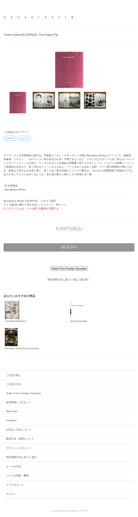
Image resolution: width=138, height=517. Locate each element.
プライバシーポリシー (18, 448)
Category (11, 420)
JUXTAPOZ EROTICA (15, 321)
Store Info (11, 411)
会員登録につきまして (18, 402)
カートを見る (13, 466)
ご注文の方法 (13, 384)
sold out (69, 247)
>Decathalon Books (15, 189)
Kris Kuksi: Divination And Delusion (22, 348)
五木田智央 (9, 138)
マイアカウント (15, 484)
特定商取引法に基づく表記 (21, 457)
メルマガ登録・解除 (17, 475)
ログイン (11, 493)
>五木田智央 (11, 185)
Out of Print (24, 138)
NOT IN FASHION (78, 321)
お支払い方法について (18, 429)
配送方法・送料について (20, 438)
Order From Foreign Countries (23, 393)
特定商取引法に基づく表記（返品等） (69, 279)
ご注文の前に (13, 375)
